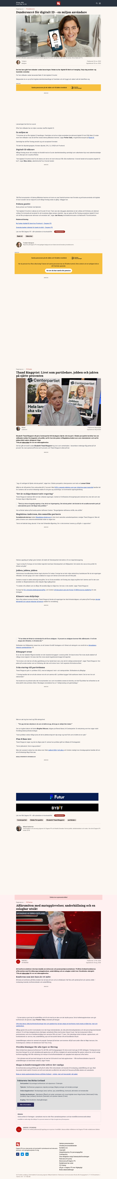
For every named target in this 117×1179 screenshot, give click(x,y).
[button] (58, 797)
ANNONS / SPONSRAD (29, 1127)
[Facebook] (17, 1154)
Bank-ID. (91, 137)
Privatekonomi (30, 9)
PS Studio (29, 369)
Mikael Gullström (28, 826)
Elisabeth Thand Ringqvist (55, 820)
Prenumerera (60, 231)
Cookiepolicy (63, 1154)
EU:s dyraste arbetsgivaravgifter (34, 590)
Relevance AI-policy (65, 1159)
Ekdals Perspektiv (36, 820)
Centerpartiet (22, 820)
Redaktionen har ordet (66, 1163)
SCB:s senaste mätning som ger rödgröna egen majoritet (74, 487)
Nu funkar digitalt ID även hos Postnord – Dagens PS (33, 223)
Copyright (62, 1150)
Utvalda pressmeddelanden (68, 1145)
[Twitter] (22, 1154)
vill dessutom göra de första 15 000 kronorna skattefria (72, 590)
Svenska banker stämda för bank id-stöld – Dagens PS (34, 227)
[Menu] (100, 3)
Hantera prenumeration (66, 1143)
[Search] (97, 3)
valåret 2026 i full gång (56, 750)
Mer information (25, 1105)
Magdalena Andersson (43, 517)
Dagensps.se (19, 9)
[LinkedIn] (27, 1154)
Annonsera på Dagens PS (67, 1161)
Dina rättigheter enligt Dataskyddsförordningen (74, 1156)
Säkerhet (29, 236)
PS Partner (29, 902)
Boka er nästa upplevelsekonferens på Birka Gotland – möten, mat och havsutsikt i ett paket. (47, 1074)
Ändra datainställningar (66, 1170)
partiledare (72, 820)
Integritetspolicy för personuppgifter (71, 1152)
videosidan (25, 442)
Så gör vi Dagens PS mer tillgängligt (70, 1167)
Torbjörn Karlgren (28, 243)
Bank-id (19, 236)
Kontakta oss (63, 1148)
